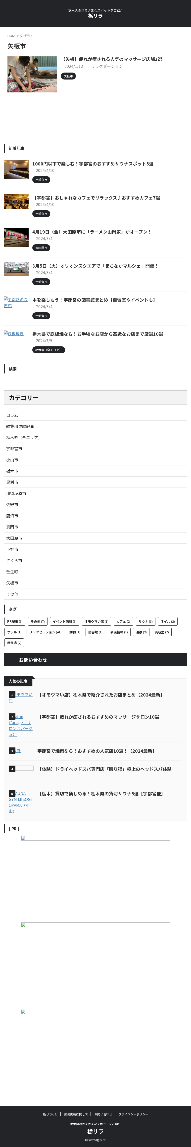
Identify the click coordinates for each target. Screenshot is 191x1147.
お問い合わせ (103, 1114)
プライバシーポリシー (133, 1114)
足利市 (12, 482)
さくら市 (14, 560)
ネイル (168, 621)
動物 (74, 632)
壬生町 (12, 571)
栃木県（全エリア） (24, 437)
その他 (12, 594)
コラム (12, 415)
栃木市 (12, 471)
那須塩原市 (16, 493)
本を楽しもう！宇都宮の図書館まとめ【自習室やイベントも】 (94, 299)
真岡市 (12, 527)
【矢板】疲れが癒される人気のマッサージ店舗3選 (111, 59)
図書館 (95, 632)
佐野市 (12, 504)
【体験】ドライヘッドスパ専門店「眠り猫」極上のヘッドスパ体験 (104, 769)
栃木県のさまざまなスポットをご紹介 (95, 1124)
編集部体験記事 (20, 426)
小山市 (12, 460)
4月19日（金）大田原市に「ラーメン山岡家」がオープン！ (92, 231)
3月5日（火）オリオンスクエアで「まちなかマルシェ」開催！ (95, 265)
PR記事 (15, 621)
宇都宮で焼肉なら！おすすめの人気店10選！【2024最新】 (97, 750)
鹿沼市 (12, 516)
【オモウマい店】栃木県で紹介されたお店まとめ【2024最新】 (101, 694)
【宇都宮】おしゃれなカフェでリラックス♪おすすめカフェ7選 (96, 197)
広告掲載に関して (76, 1114)
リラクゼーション (107, 66)
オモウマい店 (96, 621)
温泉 (141, 632)
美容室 (162, 632)
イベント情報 (65, 621)
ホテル (14, 632)
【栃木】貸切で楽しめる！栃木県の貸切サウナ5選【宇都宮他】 (101, 793)
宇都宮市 (14, 448)
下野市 (12, 549)
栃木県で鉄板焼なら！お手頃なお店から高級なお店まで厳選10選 (97, 333)
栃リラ (95, 15)
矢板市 (12, 583)
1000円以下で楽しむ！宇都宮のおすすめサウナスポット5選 (92, 163)
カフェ (123, 621)
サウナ (146, 621)
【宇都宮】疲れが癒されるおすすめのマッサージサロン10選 (98, 716)
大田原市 (14, 538)
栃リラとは (50, 1114)
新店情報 (119, 632)
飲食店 (14, 642)
